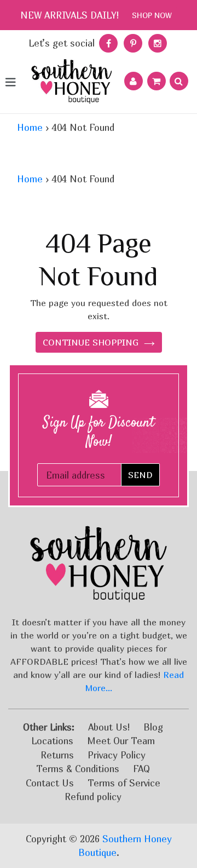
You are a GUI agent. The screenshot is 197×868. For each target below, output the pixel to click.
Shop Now (152, 15)
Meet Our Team (121, 740)
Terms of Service (124, 783)
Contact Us (50, 783)
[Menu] (10, 81)
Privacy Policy (117, 755)
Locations (52, 740)
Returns (57, 755)
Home (30, 127)
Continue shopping (90, 342)
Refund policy (93, 796)
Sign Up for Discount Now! (98, 432)
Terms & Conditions (77, 768)
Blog (153, 727)
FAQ (141, 768)
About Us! (109, 727)
